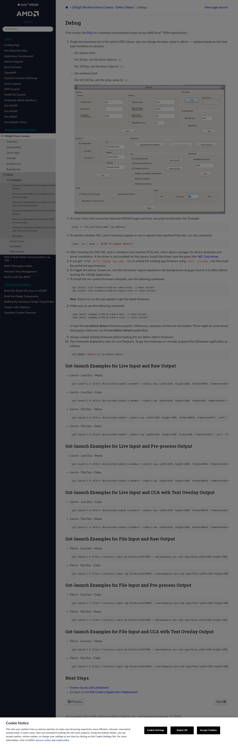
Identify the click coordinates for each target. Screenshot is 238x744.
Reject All (182, 730)
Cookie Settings (155, 730)
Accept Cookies (208, 730)
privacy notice (43, 740)
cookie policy (62, 740)
